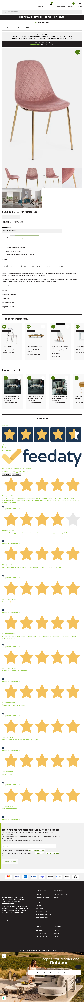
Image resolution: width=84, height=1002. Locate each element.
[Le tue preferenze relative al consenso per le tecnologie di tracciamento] (4, 998)
